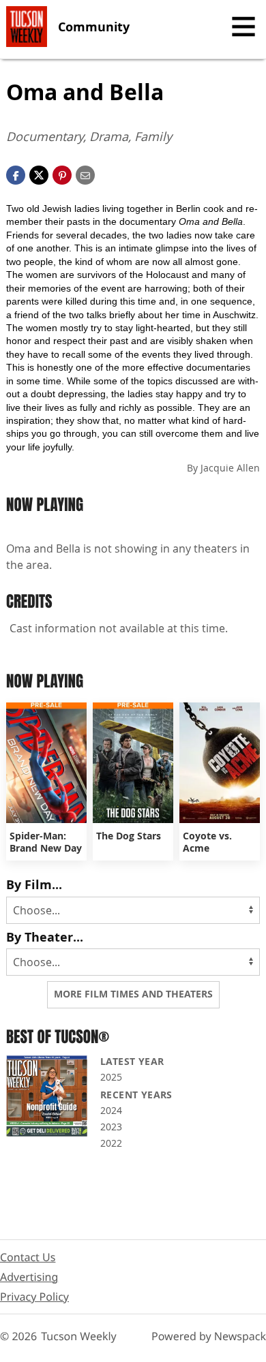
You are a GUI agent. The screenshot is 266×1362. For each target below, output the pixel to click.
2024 (111, 1110)
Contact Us (27, 1257)
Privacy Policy (34, 1296)
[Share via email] (85, 173)
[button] (62, 173)
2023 (111, 1126)
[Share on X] (38, 173)
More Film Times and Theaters (133, 994)
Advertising (29, 1276)
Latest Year (132, 1061)
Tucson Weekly (79, 1336)
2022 (111, 1142)
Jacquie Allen (230, 467)
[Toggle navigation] (243, 26)
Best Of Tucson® (57, 1037)
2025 (111, 1076)
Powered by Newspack (208, 1336)
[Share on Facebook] (15, 173)
